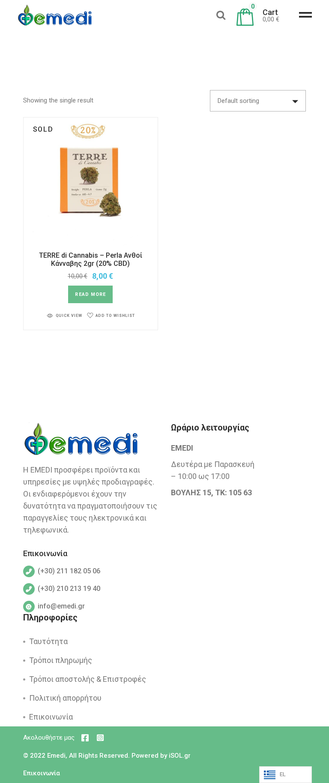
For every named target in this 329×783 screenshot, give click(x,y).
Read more (90, 294)
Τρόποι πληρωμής (60, 660)
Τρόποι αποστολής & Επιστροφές (87, 679)
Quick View (69, 315)
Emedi (56, 755)
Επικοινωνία (51, 716)
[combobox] (258, 100)
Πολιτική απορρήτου (65, 697)
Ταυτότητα (48, 641)
